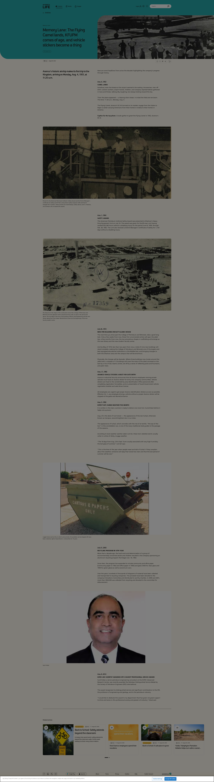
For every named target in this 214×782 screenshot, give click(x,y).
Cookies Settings (157, 779)
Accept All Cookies (170, 779)
